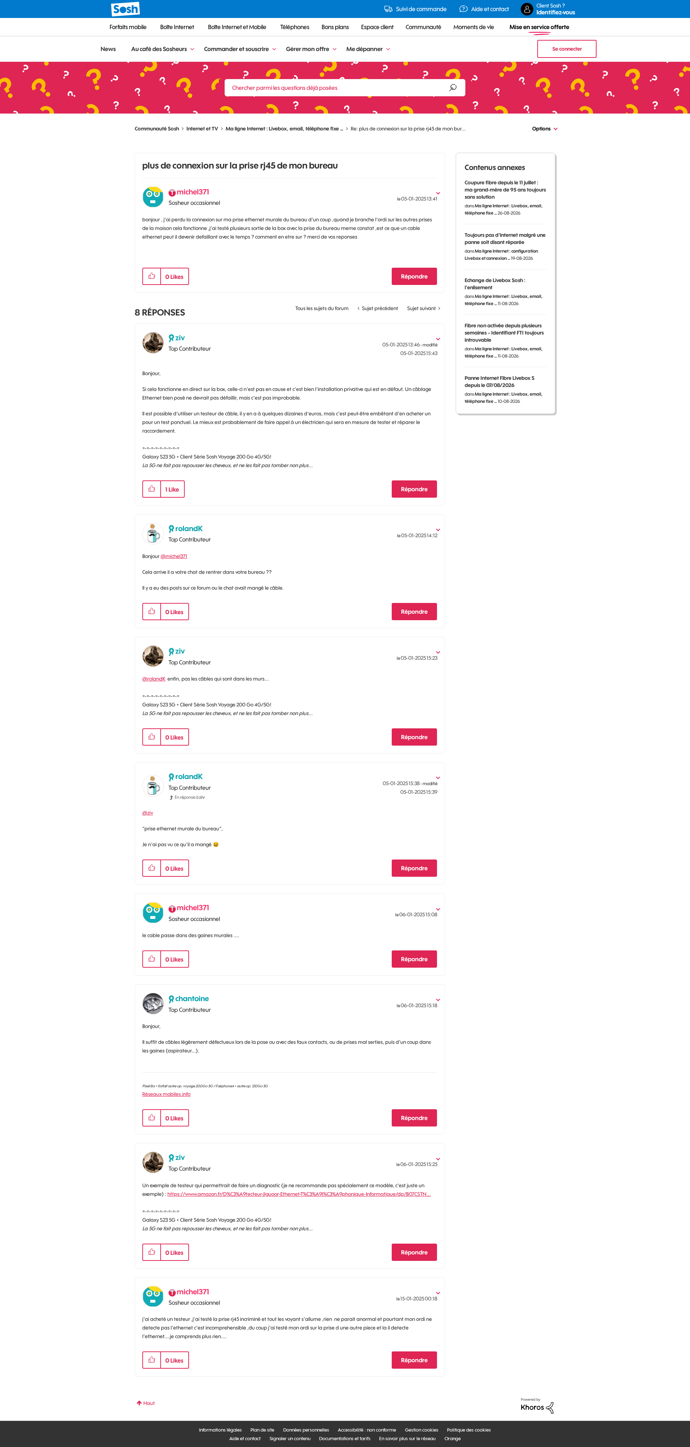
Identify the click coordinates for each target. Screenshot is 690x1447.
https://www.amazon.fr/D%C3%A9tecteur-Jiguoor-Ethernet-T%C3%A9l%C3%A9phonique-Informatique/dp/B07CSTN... (299, 1194)
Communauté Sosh (157, 128)
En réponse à (190, 797)
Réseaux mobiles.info (166, 1094)
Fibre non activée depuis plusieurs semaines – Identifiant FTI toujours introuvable (504, 332)
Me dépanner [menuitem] (364, 48)
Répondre (414, 276)
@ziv (147, 813)
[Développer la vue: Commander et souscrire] (274, 49)
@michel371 (174, 556)
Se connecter (567, 49)
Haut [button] (149, 1403)
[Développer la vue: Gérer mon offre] (334, 49)
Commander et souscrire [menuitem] (236, 48)
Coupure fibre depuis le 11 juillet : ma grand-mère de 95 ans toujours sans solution (505, 189)
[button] (151, 276)
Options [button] (541, 128)
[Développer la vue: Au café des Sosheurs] (192, 49)
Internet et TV (202, 128)
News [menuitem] (108, 48)
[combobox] (345, 87)
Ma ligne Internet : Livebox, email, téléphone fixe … (284, 128)
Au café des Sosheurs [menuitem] (159, 48)
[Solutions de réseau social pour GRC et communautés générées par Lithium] (537, 1405)
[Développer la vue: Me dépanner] (388, 49)
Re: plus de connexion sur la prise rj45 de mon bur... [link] (408, 128)
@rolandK (153, 679)
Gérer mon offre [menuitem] (307, 48)
